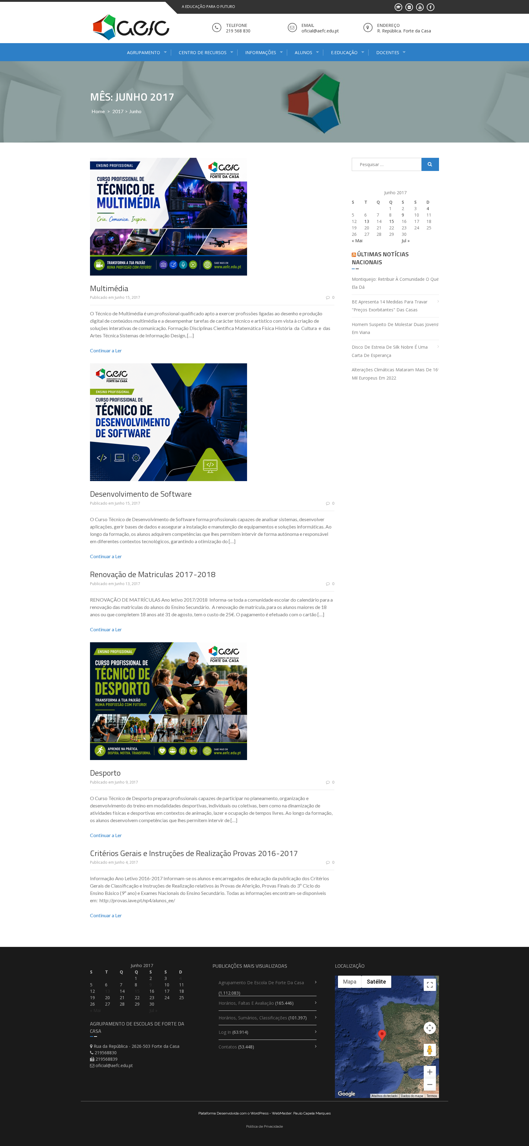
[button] (382, 1041)
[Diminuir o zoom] (430, 1084)
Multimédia (109, 288)
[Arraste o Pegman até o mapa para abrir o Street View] (430, 1050)
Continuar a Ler (106, 350)
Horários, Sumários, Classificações (253, 1018)
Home (98, 111)
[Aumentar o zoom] (430, 1072)
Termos (432, 1096)
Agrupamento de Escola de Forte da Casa (261, 982)
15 (391, 221)
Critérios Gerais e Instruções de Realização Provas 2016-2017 (194, 853)
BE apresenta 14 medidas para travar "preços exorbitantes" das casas (389, 306)
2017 (117, 111)
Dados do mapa (412, 1096)
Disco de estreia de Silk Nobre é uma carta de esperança (390, 351)
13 (366, 221)
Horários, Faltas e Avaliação (246, 1003)
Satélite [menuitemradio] (376, 981)
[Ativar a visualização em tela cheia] (430, 985)
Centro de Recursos (203, 52)
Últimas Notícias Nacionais (380, 258)
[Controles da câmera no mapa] (430, 1028)
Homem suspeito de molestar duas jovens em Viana (395, 328)
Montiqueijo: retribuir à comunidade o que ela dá (395, 283)
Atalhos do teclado (384, 1096)
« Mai (357, 240)
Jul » (406, 240)
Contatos (228, 1047)
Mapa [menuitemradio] (349, 981)
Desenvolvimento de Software (141, 494)
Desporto (105, 773)
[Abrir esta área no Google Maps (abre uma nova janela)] (346, 1094)
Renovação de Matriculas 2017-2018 (153, 574)
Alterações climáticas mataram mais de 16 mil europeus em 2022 (395, 374)
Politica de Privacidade (264, 1126)
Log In (225, 1032)
